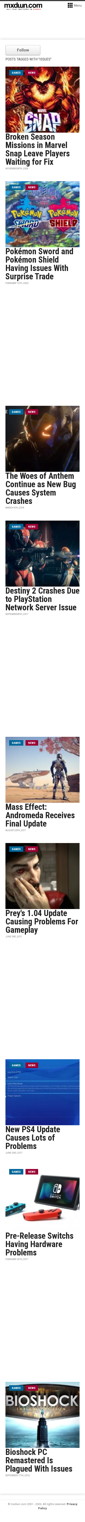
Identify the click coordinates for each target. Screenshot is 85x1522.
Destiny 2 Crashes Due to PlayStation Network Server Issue (42, 599)
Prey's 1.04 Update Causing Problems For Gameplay (41, 921)
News (32, 72)
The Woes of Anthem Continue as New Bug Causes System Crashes (40, 488)
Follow (23, 50)
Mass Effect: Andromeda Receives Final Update (40, 815)
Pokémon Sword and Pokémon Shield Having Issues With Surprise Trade (39, 264)
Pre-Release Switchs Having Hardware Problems (39, 1244)
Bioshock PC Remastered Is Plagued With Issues (38, 1460)
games (16, 72)
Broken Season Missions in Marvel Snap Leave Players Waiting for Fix (37, 149)
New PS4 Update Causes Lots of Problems (32, 1138)
